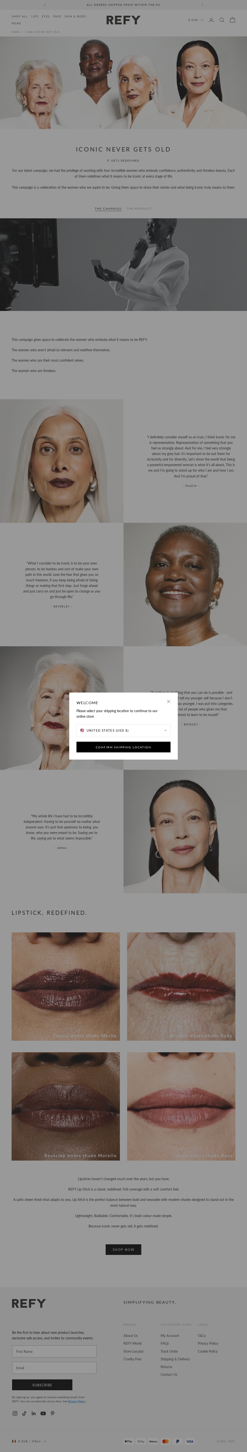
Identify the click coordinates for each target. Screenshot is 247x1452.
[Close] (169, 701)
